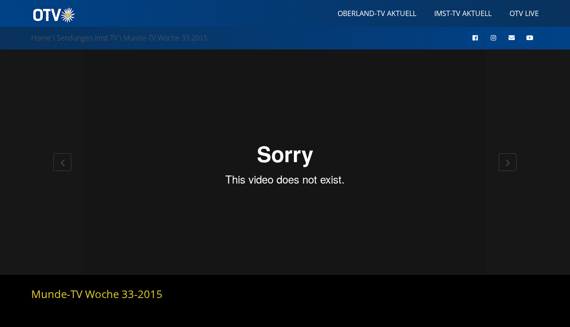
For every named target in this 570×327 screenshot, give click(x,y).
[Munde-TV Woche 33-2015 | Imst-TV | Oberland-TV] (53, 14)
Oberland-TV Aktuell (377, 13)
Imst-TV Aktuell (463, 13)
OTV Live (524, 13)
